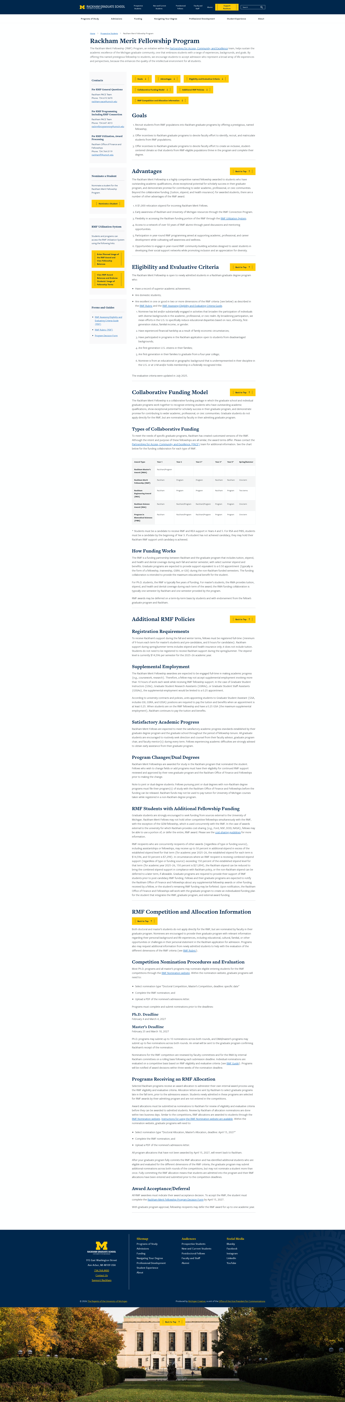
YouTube (231, 1263)
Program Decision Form (106, 335)
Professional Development (202, 18)
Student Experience (236, 18)
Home (92, 33)
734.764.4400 (101, 1270)
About (261, 18)
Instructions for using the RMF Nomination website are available (197, 1119)
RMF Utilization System (233, 218)
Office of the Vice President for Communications (242, 1301)
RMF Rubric (146, 306)
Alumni (210, 7)
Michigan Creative (196, 1301)
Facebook (232, 1248)
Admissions (116, 18)
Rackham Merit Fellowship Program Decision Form (175, 1199)
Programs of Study (90, 18)
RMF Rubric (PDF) (104, 329)
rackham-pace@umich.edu (104, 101)
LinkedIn (231, 1258)
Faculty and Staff (198, 7)
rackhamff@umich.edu (102, 154)
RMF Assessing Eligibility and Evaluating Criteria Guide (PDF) (108, 320)
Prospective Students (138, 7)
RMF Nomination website (176, 973)
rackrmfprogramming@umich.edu (108, 126)
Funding (138, 18)
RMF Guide (233, 1063)
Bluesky (231, 1244)
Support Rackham (101, 1280)
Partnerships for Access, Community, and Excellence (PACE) (166, 444)
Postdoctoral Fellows (181, 7)
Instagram (232, 1253)
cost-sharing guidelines (228, 832)
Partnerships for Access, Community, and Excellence (199, 48)
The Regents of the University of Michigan (107, 1301)
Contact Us (102, 1275)
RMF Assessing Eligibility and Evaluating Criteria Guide (192, 306)
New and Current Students (159, 7)
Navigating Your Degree (165, 18)
